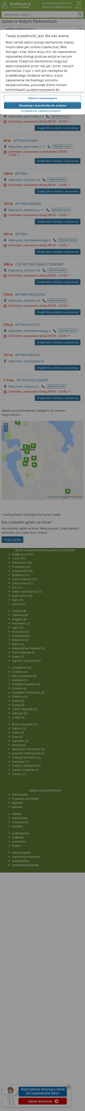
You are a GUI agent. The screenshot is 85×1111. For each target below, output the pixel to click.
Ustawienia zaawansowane (40, 111)
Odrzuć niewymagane (42, 98)
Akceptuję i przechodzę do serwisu (42, 105)
